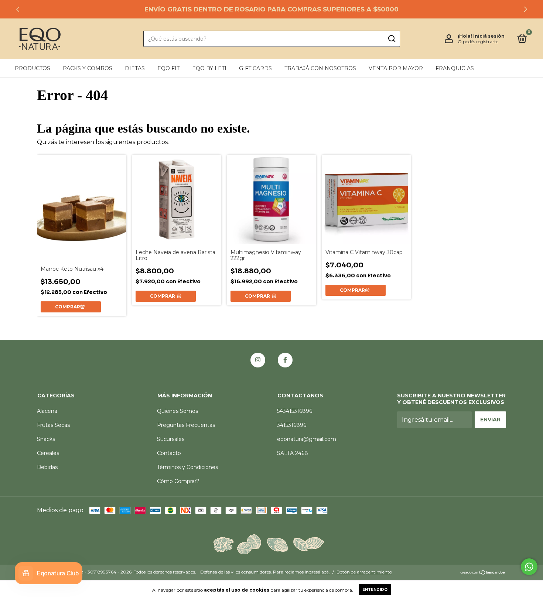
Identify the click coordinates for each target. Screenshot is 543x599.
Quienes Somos (177, 411)
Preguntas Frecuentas (186, 425)
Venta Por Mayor (396, 68)
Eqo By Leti (209, 68)
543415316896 (294, 411)
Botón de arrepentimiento (364, 572)
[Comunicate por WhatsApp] (529, 566)
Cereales (48, 453)
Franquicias (455, 68)
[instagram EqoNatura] (257, 360)
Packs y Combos (87, 68)
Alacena (47, 411)
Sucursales (170, 439)
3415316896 (291, 425)
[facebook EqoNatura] (285, 360)
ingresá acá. (317, 572)
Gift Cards (255, 68)
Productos (32, 68)
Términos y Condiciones (187, 467)
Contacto (169, 453)
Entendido (374, 589)
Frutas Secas (53, 425)
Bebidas (47, 467)
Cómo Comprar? (178, 481)
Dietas (135, 68)
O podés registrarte (478, 41)
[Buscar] (391, 38)
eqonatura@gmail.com (306, 439)
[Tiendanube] (483, 572)
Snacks (46, 439)
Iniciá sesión (489, 36)
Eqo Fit (168, 68)
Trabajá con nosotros (320, 68)
